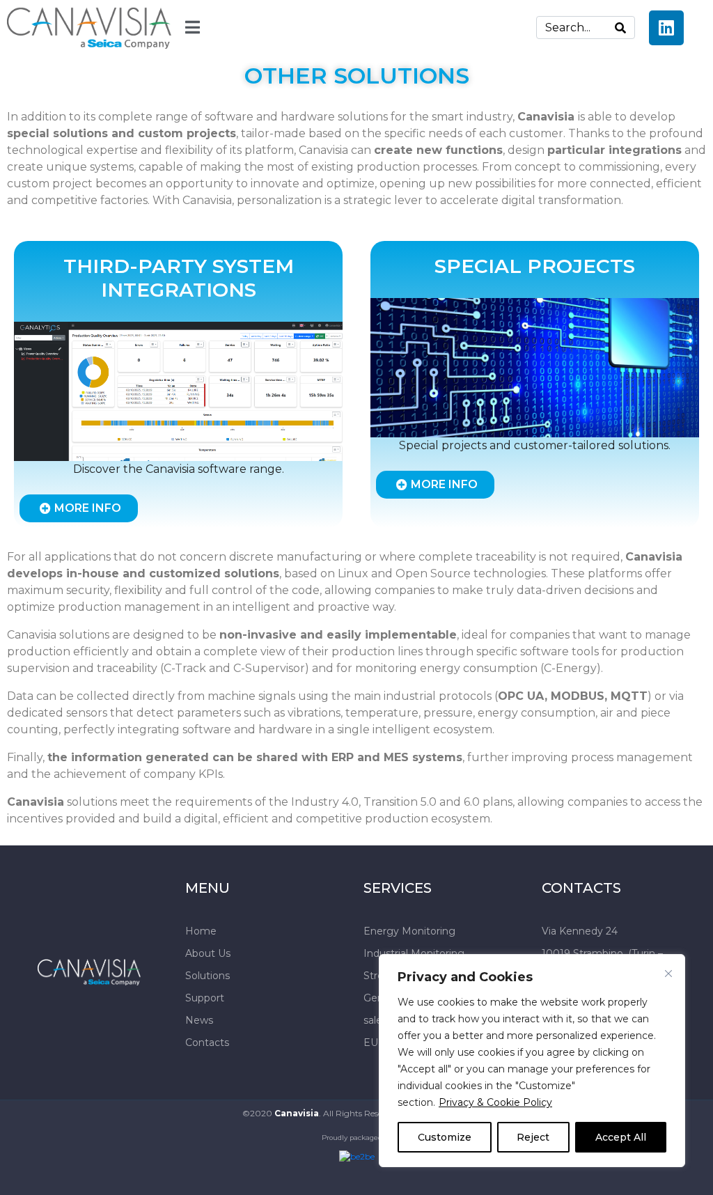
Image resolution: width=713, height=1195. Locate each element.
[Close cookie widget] (668, 973)
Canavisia (296, 1113)
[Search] (620, 27)
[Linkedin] (666, 27)
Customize (444, 1137)
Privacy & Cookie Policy (495, 1102)
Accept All (620, 1137)
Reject (533, 1137)
